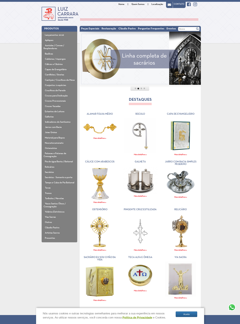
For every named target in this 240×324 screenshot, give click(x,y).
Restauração (109, 28)
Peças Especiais (90, 28)
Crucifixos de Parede (55, 90)
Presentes (50, 238)
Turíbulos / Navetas (54, 198)
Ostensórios (51, 148)
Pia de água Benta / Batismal (59, 161)
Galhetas (49, 117)
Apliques (49, 40)
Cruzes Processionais (55, 101)
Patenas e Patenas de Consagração (55, 155)
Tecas (48, 188)
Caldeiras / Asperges (55, 59)
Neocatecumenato (54, 143)
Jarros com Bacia (53, 127)
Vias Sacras (50, 217)
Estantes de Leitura (54, 111)
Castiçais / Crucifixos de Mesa (60, 80)
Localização (157, 4)
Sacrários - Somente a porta (58, 177)
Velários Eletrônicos (54, 212)
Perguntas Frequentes (151, 28)
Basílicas (49, 54)
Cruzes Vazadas (53, 106)
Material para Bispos (55, 138)
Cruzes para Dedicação (56, 96)
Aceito (186, 314)
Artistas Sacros (52, 233)
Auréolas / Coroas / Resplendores (54, 47)
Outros (48, 222)
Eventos (171, 28)
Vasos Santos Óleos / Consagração (55, 205)
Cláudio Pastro (52, 227)
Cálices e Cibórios (54, 64)
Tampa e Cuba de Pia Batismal (59, 182)
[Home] (60, 14)
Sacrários (49, 172)
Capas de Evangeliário (56, 69)
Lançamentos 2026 (54, 35)
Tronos (48, 193)
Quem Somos (137, 4)
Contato (179, 4)
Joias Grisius (51, 132)
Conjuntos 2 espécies (55, 85)
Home (121, 4)
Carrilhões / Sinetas (54, 75)
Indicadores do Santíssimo (58, 122)
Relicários (49, 167)
